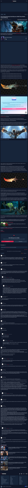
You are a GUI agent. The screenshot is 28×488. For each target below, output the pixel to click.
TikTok (11, 477)
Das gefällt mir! (8, 241)
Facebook (11, 478)
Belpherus (8, 428)
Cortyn (3, 19)
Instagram (11, 479)
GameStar (20, 477)
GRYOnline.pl (20, 480)
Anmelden (26, 249)
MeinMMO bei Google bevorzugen (23, 19)
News (4, 14)
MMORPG (5, 38)
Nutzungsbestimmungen (4, 479)
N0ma (7, 334)
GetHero (20, 479)
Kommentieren (20, 241)
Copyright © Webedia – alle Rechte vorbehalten (6, 486)
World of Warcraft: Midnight (8, 37)
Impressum (2, 478)
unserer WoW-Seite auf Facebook (8, 228)
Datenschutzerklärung (3, 480)
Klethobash (8, 364)
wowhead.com (2, 231)
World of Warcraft (18, 33)
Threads (11, 480)
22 (24, 14)
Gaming (2, 14)
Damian (8, 277)
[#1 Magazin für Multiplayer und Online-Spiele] (14, 1)
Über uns (2, 477)
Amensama (8, 393)
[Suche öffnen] (26, 1)
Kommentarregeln (7, 247)
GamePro (20, 478)
